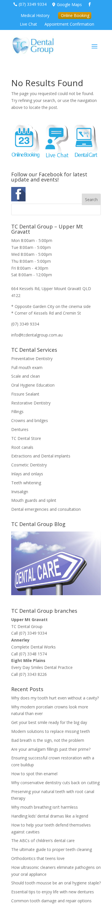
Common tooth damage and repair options (51, 900)
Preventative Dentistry (32, 358)
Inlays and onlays (27, 473)
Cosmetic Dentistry (29, 465)
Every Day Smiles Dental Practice (42, 667)
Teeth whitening (26, 482)
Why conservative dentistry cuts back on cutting (55, 782)
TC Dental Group (27, 626)
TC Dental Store (26, 438)
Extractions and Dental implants (40, 456)
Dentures (19, 429)
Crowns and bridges (29, 420)
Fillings (17, 411)
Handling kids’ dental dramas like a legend (49, 816)
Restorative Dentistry (31, 403)
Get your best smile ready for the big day (49, 722)
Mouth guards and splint (33, 500)
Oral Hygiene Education (33, 385)
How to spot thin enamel (34, 773)
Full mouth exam (27, 367)
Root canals (22, 447)
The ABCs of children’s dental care (43, 840)
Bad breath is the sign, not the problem (47, 740)
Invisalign (19, 491)
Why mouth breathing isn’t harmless (44, 807)
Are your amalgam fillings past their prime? (50, 749)
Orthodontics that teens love (38, 858)
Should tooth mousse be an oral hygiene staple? (56, 883)
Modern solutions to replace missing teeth (50, 731)
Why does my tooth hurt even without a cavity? (55, 698)
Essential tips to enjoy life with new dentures (52, 891)
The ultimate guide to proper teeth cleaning (51, 849)
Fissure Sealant (25, 394)
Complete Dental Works (33, 647)
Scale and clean (25, 376)
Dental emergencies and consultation (46, 509)
